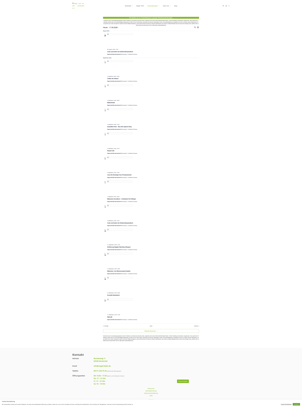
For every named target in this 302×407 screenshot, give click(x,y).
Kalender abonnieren (150, 331)
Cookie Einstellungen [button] (286, 404)
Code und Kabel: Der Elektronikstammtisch (120, 51)
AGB (151, 395)
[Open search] (229, 6)
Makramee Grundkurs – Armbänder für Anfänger (121, 199)
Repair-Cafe (110, 150)
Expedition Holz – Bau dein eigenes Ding (119, 126)
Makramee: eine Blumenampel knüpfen (118, 271)
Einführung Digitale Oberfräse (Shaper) (118, 247)
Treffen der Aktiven (113, 78)
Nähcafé (109, 317)
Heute (151, 326)
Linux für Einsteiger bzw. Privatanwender (119, 175)
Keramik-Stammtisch (113, 295)
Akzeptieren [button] (296, 404)
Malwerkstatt (111, 102)
